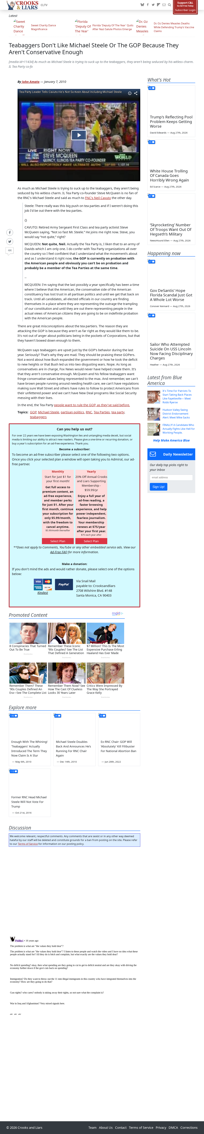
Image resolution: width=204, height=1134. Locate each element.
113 (12, 771)
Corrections (189, 1127)
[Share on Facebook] (10, 232)
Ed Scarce (155, 186)
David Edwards (158, 132)
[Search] (169, 5)
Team (92, 1127)
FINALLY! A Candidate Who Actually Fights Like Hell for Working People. (179, 428)
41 (150, 315)
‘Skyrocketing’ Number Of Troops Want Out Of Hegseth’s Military (170, 229)
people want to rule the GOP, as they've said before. (92, 405)
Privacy (161, 1127)
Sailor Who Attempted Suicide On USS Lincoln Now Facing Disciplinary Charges (171, 351)
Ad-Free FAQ (58, 552)
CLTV (44, 5)
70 (101, 715)
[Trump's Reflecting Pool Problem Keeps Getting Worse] (171, 99)
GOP (33, 412)
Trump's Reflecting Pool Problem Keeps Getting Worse (171, 121)
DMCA (173, 1127)
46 (150, 88)
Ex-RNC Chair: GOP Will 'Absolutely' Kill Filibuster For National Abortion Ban (118, 746)
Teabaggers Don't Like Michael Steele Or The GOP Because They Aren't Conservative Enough (93, 48)
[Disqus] (74, 975)
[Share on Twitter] (10, 241)
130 (12, 715)
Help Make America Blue (171, 440)
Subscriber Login (185, 10)
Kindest (42, 593)
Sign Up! (159, 487)
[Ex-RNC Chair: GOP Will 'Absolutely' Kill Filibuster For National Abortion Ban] (119, 725)
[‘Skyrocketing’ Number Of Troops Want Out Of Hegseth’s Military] (171, 206)
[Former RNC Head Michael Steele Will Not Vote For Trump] (30, 780)
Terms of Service (28, 844)
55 (150, 142)
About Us (106, 1127)
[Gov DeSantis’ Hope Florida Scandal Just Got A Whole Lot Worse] (171, 272)
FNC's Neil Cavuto (98, 198)
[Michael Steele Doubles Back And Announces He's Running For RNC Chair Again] (74, 725)
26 (56, 715)
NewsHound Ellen (159, 240)
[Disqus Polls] (74, 890)
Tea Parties (102, 412)
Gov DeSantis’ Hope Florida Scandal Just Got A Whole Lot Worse (171, 295)
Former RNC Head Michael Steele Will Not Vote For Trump (29, 801)
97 (150, 195)
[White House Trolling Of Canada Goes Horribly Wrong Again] (171, 153)
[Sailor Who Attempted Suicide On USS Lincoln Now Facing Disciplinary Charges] (171, 326)
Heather (154, 364)
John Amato (31, 82)
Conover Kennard (159, 306)
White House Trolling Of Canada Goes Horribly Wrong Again (169, 175)
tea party (117, 412)
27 (150, 261)
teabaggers (38, 417)
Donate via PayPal (64, 584)
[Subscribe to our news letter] (164, 5)
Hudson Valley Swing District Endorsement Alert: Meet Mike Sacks (176, 413)
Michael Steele (48, 412)
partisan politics (72, 412)
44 (9, 250)
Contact (121, 1127)
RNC (89, 412)
